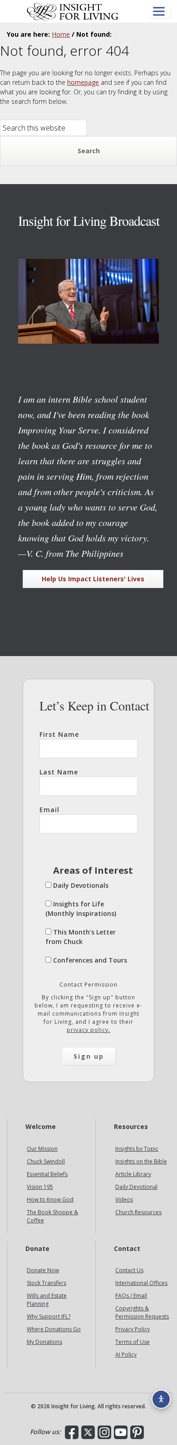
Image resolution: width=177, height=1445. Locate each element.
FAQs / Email (131, 1295)
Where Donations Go (54, 1329)
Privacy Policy (132, 1329)
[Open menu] (159, 11)
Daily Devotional (136, 1187)
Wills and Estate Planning (47, 1300)
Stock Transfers (46, 1283)
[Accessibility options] (161, 1399)
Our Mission (42, 1149)
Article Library (133, 1174)
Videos (124, 1199)
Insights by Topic (136, 1149)
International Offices (141, 1283)
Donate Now (43, 1270)
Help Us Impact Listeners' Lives (93, 578)
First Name (59, 734)
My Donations (44, 1342)
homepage (83, 82)
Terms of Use (132, 1342)
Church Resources (138, 1212)
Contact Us (129, 1270)
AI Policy (126, 1354)
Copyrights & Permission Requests (142, 1312)
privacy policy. (88, 1030)
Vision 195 (40, 1187)
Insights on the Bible (141, 1161)
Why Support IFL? (48, 1316)
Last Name (58, 772)
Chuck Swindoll (46, 1161)
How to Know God (50, 1199)
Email (49, 809)
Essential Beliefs (47, 1174)
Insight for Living (72, 11)
